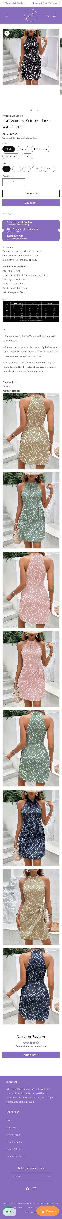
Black (9, 149)
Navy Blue (11, 156)
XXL (49, 169)
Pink (27, 156)
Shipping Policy (14, 1142)
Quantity (6, 176)
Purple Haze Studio (20, 1203)
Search (9, 1120)
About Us (11, 1127)
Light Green (40, 149)
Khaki (23, 149)
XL (37, 169)
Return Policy (13, 1149)
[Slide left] (24, 110)
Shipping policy (32, 1212)
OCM (56, 1203)
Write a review (31, 1055)
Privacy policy (31, 1207)
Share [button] (9, 214)
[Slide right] (37, 110)
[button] (6, 15)
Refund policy (16, 1207)
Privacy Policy (13, 1135)
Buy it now (31, 202)
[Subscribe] (48, 1176)
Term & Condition (15, 1156)
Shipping (16, 138)
